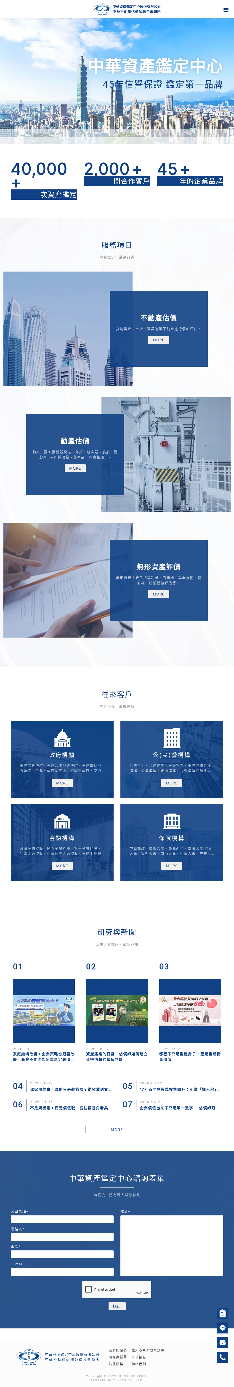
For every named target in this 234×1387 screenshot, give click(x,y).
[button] (17, 81)
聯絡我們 (139, 1364)
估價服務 (116, 1364)
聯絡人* (18, 1229)
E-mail (17, 1264)
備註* (125, 1211)
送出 (117, 1306)
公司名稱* (20, 1211)
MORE (159, 340)
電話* (16, 1246)
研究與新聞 (118, 1357)
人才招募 (139, 1357)
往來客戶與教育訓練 (148, 1350)
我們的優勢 (118, 1350)
